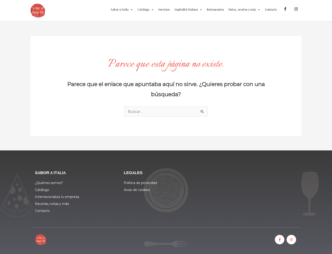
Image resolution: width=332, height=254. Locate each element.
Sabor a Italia (120, 9)
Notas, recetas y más (242, 9)
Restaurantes (215, 9)
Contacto (271, 9)
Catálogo (143, 9)
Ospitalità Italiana (186, 9)
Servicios (164, 9)
